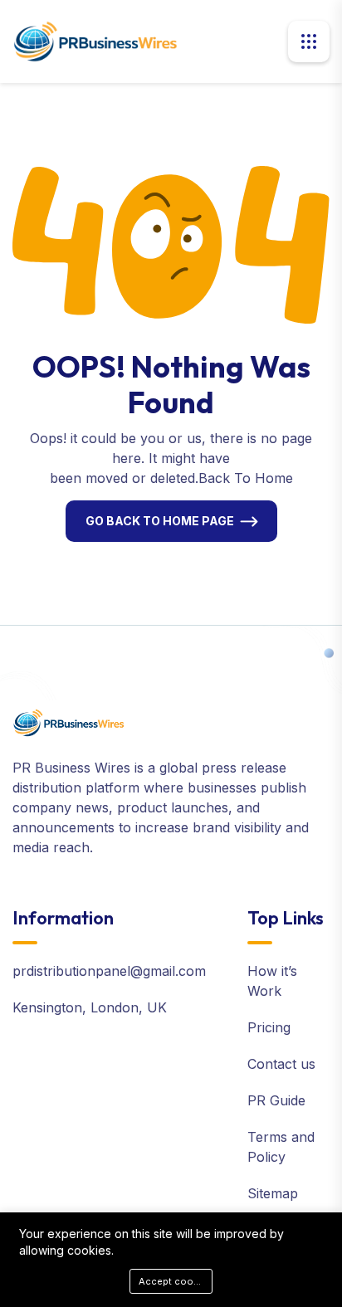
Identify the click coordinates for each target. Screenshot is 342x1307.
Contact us (281, 1064)
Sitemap (272, 1193)
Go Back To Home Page (160, 521)
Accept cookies (176, 1281)
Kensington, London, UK (89, 1007)
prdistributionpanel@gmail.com (109, 971)
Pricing (269, 1027)
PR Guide (276, 1100)
